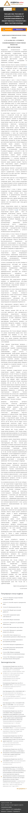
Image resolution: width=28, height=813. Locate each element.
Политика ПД (16, 811)
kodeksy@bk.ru (17, 809)
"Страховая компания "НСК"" (14, 753)
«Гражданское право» (6, 807)
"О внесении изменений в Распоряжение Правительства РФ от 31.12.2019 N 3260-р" (14, 685)
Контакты (3, 811)
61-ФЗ (16, 210)
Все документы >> (22, 788)
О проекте (9, 811)
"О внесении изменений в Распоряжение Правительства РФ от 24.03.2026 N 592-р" (14, 761)
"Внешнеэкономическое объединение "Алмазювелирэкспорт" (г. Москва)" (14, 717)
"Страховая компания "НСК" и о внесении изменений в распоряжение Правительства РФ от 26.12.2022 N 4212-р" (14, 741)
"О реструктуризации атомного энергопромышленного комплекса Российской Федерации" (14, 705)
